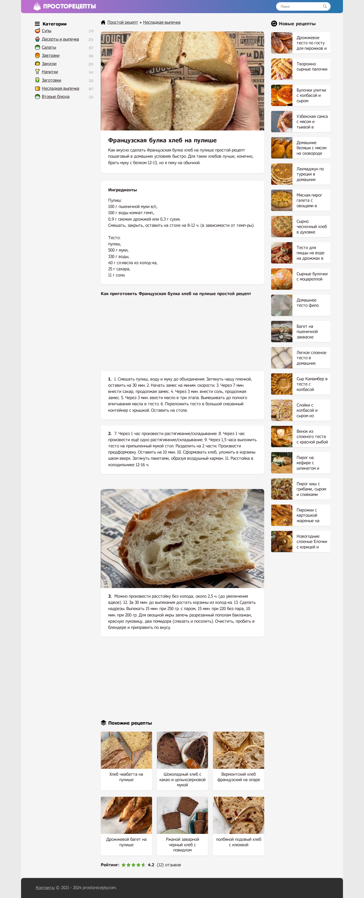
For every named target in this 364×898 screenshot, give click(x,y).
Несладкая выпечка (60, 88)
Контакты (45, 887)
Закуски (49, 63)
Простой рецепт (122, 22)
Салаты (49, 47)
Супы (46, 30)
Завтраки (50, 55)
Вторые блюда (56, 96)
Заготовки (51, 80)
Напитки (50, 72)
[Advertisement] (182, 338)
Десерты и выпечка (60, 39)
